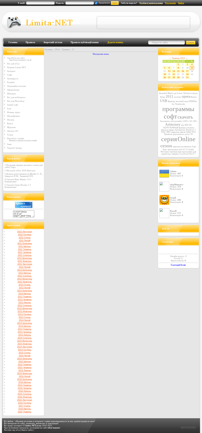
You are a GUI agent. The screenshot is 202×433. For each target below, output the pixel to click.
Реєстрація (170, 3)
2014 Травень (24, 329)
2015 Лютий (24, 355)
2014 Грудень (24, 350)
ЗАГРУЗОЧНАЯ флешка (174, 128)
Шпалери (11, 93)
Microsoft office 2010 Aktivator (21, 171)
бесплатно (165, 121)
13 (169, 71)
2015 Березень (24, 358)
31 (187, 77)
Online (186, 139)
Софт (9, 75)
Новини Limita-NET (16, 67)
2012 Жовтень (25, 282)
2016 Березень (24, 379)
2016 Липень (24, 391)
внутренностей (175, 149)
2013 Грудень (24, 314)
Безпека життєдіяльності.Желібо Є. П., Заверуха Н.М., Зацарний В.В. (24, 175)
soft (172, 121)
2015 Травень (24, 364)
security (177, 97)
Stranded (163, 93)
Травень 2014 (178, 58)
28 (174, 77)
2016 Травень (24, 385)
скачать (185, 117)
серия (169, 139)
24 (187, 74)
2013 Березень (24, 290)
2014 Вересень (24, 341)
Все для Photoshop (15, 101)
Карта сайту (27, 430)
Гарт (194, 147)
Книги (10, 123)
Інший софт (12, 105)
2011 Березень (24, 243)
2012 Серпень (25, 276)
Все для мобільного (16, 97)
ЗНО (168, 132)
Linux (180, 93)
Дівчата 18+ (13, 131)
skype (195, 93)
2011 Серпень (25, 255)
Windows (187, 93)
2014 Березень (24, 323)
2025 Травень (24, 412)
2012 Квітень (24, 273)
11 (192, 68)
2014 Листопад (24, 347)
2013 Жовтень (25, 311)
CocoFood (184, 154)
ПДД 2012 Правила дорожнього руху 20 (180, 133)
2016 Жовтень (25, 397)
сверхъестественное (181, 147)
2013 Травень (24, 296)
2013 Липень (24, 302)
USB (163, 101)
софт (170, 116)
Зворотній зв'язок (52, 42)
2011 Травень (24, 249)
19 (165, 74)
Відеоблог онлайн (15, 138)
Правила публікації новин (85, 42)
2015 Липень (24, 370)
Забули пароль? (129, 3)
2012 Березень (24, 270)
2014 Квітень (24, 326)
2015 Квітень (24, 361)
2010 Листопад (24, 231)
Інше (9, 144)
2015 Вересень (24, 373)
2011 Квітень (24, 246)
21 (174, 74)
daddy (191, 149)
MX (186, 125)
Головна (12, 42)
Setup (162, 97)
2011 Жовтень (25, 261)
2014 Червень (25, 332)
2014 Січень (25, 317)
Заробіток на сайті (16, 58)
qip (182, 125)
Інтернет (11, 71)
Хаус (165, 149)
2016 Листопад (24, 400)
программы (178, 108)
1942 (163, 132)
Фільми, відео (13, 112)
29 (178, 77)
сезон (166, 145)
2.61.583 (192, 121)
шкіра (171, 130)
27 (169, 77)
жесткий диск (182, 101)
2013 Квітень (24, 293)
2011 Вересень (24, 258)
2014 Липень (24, 335)
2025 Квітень (24, 409)
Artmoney (172, 124)
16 (183, 71)
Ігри (9, 108)
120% (185, 121)
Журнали (11, 127)
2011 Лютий (24, 240)
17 (187, 71)
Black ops (172, 93)
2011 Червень (24, 252)
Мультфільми (13, 116)
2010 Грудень (24, 234)
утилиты (190, 128)
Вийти (181, 3)
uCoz (18, 430)
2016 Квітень (24, 382)
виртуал (164, 130)
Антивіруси (12, 78)
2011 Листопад (24, 264)
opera (186, 96)
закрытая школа (178, 132)
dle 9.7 (192, 154)
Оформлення (13, 90)
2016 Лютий (24, 376)
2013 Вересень (24, 308)
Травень (66, 49)
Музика (10, 120)
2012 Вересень (24, 279)
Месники (165, 152)
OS (190, 125)
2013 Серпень (25, 305)
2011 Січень (25, 237)
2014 (57, 49)
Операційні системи (16, 86)
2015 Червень (25, 367)
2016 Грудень (24, 403)
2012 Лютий (24, 267)
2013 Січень (25, 285)
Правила (30, 42)
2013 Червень (25, 299)
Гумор (10, 135)
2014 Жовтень (25, 344)
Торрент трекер (14, 148)
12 (186, 149)
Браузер (171, 101)
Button (194, 97)
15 (178, 71)
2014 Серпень (25, 338)
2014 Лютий (24, 320)
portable (178, 121)
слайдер (175, 154)
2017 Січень (25, 406)
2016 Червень (25, 388)
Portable (11, 82)
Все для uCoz (13, 63)
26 (165, 77)
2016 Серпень (25, 394)
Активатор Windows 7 (185, 130)
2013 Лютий (24, 288)
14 (174, 71)
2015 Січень (25, 352)
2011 (169, 96)
